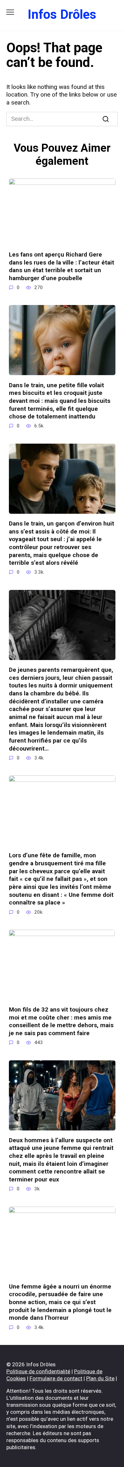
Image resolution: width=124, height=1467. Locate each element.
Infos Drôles (62, 14)
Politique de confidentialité (38, 1371)
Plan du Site (100, 1378)
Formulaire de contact (56, 1378)
